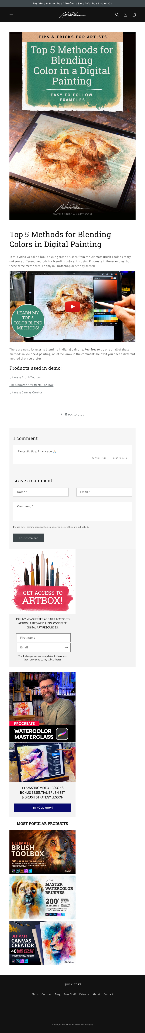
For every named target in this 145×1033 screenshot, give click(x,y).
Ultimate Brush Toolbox (25, 377)
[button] (11, 15)
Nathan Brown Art (67, 1024)
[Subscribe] (66, 647)
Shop (35, 994)
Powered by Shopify (84, 1024)
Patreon (84, 994)
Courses (46, 994)
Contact (108, 994)
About (96, 994)
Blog (57, 994)
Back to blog (74, 414)
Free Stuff (70, 994)
